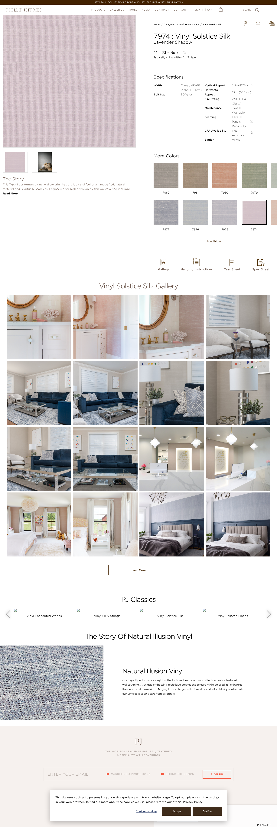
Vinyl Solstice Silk (212, 24)
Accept (176, 811)
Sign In (199, 9)
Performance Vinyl (189, 24)
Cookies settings (146, 811)
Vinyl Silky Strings (107, 616)
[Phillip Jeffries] (24, 10)
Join (210, 9)
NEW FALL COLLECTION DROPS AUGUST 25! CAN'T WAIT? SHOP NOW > (138, 2)
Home (157, 24)
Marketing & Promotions (130, 774)
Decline (207, 811)
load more (214, 241)
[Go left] (8, 614)
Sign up (217, 774)
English (265, 825)
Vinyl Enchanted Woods (44, 616)
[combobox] (263, 824)
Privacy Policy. (193, 801)
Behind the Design (180, 774)
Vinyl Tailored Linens (233, 616)
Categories (170, 24)
